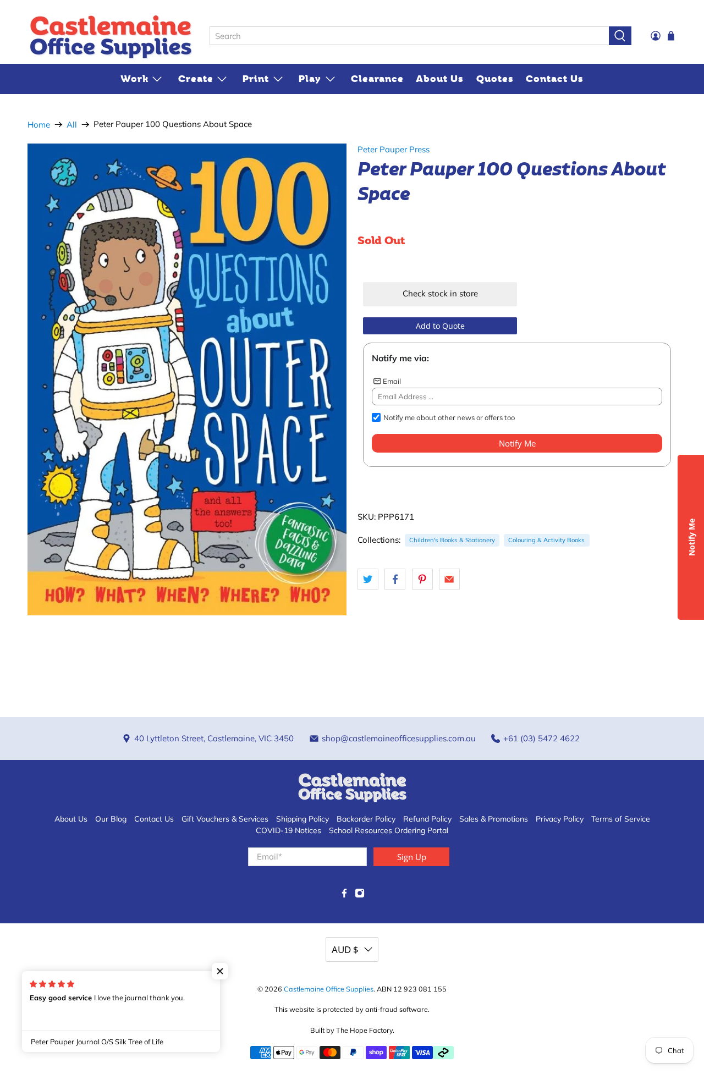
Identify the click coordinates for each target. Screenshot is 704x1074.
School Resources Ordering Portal (388, 830)
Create (195, 78)
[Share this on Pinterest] (422, 579)
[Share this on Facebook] (394, 579)
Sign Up (411, 856)
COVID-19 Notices (288, 830)
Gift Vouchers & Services (225, 819)
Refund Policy (427, 819)
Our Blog (111, 819)
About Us (440, 78)
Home (39, 124)
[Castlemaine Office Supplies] (110, 36)
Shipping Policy (302, 819)
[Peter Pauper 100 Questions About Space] (187, 379)
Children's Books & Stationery (452, 540)
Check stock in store (440, 293)
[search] (409, 35)
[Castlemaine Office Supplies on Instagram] (360, 895)
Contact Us (555, 78)
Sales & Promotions (493, 819)
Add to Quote (440, 326)
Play (310, 78)
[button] (220, 971)
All (72, 124)
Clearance (377, 78)
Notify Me (517, 443)
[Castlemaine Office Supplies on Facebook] (344, 895)
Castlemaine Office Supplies (328, 988)
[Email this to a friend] (449, 579)
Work (134, 78)
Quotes (495, 78)
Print (256, 78)
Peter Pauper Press (394, 149)
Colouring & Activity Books (546, 540)
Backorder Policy (366, 819)
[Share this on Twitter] (368, 579)
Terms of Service (620, 819)
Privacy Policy (560, 819)
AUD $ (345, 949)
